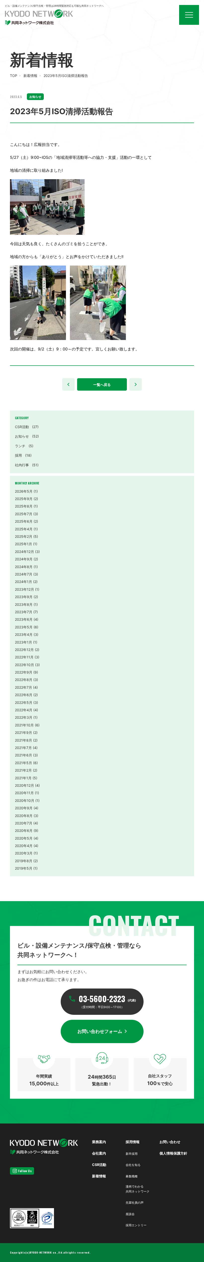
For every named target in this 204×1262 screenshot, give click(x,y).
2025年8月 (24, 506)
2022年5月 (23, 702)
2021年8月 (23, 740)
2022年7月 (23, 687)
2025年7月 (23, 514)
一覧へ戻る (102, 384)
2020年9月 (24, 808)
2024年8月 (24, 567)
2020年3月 (24, 853)
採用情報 (133, 1142)
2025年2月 (23, 536)
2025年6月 (24, 521)
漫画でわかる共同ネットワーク (138, 1189)
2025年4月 (24, 529)
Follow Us (25, 1171)
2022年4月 (23, 710)
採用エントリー (136, 1225)
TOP (13, 75)
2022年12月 (24, 650)
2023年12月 (24, 589)
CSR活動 (27, 427)
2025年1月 (23, 544)
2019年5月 (23, 868)
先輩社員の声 (135, 1202)
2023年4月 (24, 634)
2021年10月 (24, 725)
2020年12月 (24, 785)
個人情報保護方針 (173, 1153)
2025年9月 (24, 499)
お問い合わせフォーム (99, 1031)
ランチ (24, 446)
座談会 (130, 1214)
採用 (23, 455)
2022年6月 (23, 695)
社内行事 (27, 465)
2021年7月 (23, 748)
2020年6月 (24, 830)
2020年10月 (24, 800)
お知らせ (27, 436)
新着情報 (30, 75)
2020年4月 (24, 846)
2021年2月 (23, 770)
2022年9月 (23, 672)
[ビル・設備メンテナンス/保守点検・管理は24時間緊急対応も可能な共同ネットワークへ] (39, 17)
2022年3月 (23, 717)
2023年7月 (23, 612)
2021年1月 (23, 778)
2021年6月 (23, 755)
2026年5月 (24, 491)
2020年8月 (24, 816)
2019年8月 (23, 861)
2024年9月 (24, 559)
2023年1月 (23, 642)
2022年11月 (24, 657)
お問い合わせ (169, 1142)
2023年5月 (24, 627)
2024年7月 (23, 574)
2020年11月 (24, 793)
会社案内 (99, 1153)
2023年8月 (24, 604)
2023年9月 (24, 597)
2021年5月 (23, 763)
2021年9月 (23, 732)
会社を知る (133, 1165)
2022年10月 (24, 665)
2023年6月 (24, 619)
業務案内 (99, 1142)
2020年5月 (24, 838)
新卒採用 (132, 1154)
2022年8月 (23, 680)
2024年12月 (24, 551)
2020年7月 (23, 823)
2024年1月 (23, 582)
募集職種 (132, 1176)
